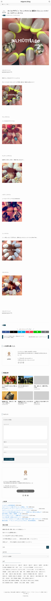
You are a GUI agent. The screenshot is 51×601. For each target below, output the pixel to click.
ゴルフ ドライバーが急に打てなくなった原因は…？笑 (15, 507)
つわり (20, 567)
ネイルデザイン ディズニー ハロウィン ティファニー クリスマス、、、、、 (20, 508)
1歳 (3, 565)
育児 (3, 578)
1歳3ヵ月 (25, 565)
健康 (21, 571)
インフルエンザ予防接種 (28, 567)
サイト (5, 452)
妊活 (3, 573)
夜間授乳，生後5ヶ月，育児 (32, 571)
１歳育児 (32, 582)
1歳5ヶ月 (35, 565)
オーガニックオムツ (38, 567)
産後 (28, 576)
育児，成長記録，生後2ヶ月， (28, 578)
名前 (5, 441)
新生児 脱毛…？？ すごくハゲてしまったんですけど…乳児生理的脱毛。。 (20, 520)
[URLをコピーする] (45, 332)
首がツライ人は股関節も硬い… (10, 532)
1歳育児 (40, 565)
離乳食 (27, 582)
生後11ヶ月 (5, 576)
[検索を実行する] (47, 547)
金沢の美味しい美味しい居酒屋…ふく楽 (11, 513)
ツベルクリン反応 (30, 569)
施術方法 (18, 592)
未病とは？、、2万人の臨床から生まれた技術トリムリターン (17, 542)
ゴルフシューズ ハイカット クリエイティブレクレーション (16, 510)
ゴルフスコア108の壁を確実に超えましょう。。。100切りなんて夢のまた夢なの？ (22, 512)
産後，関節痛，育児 (40, 576)
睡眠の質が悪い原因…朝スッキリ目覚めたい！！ (14, 529)
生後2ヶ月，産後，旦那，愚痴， (15, 573)
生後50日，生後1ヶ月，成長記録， (15, 576)
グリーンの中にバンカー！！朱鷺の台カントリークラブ (15, 515)
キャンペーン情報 (39, 592)
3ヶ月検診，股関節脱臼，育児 (8, 567)
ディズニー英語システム (40, 569)
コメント (6, 424)
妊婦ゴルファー (42, 571)
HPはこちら (25, 490)
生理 (24, 576)
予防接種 (4, 571)
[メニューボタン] (1, 1)
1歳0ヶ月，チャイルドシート (11, 565)
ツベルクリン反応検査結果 (8, 505)
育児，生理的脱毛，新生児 (8, 582)
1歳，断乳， (45, 565)
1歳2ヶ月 (20, 565)
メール (6, 447)
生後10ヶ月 (40, 573)
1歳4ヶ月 (30, 565)
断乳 (7, 573)
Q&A (45, 592)
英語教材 (16, 582)
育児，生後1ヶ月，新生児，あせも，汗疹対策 (29, 580)
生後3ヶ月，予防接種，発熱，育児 (30, 573)
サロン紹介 (25, 593)
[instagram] (23, 362)
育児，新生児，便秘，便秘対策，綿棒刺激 (11, 580)
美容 (46, 576)
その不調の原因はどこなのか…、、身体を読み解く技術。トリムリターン (20, 538)
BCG (17, 567)
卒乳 (24, 571)
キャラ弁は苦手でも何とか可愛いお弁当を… (13, 535)
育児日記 (7, 578)
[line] (25, 495)
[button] (6, 332)
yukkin (9, 359)
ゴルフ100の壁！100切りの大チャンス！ (12, 517)
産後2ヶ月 (32, 576)
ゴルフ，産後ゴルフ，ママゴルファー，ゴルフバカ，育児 (14, 569)
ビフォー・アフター (31, 592)
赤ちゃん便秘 (22, 582)
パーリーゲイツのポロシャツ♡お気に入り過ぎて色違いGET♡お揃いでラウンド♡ (21, 518)
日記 (4, 15)
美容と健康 (13, 592)
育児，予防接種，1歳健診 (16, 578)
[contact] (28, 495)
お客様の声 (23, 592)
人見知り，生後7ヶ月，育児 (13, 571)
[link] (19, 362)
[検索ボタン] (49, 1)
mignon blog (7, 592)
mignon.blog (25, 1)
